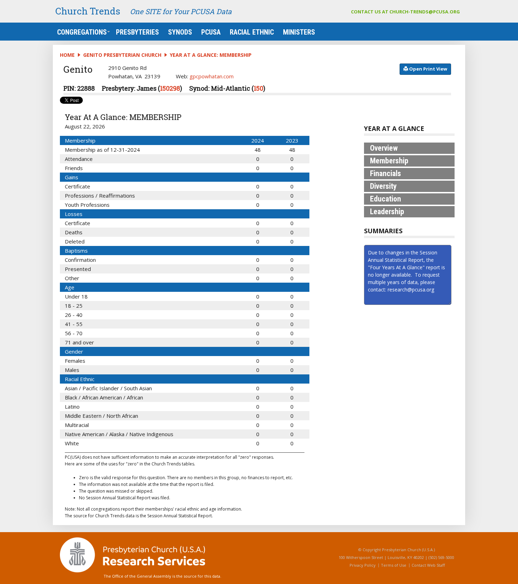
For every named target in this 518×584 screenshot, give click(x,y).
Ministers (299, 32)
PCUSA (211, 32)
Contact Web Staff (428, 565)
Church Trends (87, 11)
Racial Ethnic (252, 32)
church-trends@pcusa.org (424, 11)
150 (258, 88)
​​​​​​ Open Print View (427, 69)
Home (67, 55)
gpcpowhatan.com (212, 76)
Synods (180, 32)
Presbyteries (137, 32)
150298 (170, 88)
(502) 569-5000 (441, 557)
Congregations (82, 32)
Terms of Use (393, 565)
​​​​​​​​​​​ (427, 69)
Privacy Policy (363, 565)
